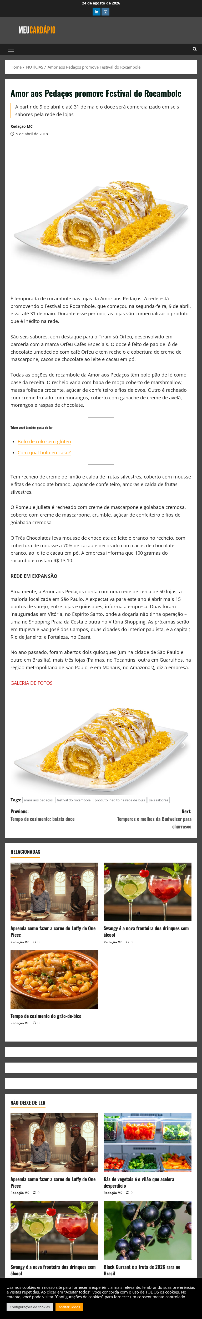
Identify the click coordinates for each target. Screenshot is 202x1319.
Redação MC (22, 126)
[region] (101, 745)
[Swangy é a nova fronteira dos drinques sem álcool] (147, 892)
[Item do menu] (96, 12)
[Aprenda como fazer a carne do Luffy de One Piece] (54, 892)
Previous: (42, 815)
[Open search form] (195, 49)
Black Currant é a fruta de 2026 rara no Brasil (142, 1270)
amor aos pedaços (38, 800)
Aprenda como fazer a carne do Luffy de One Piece (53, 931)
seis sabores (158, 800)
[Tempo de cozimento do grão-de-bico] (54, 979)
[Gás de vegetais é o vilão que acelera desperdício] (147, 1142)
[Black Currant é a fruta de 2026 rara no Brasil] (147, 1230)
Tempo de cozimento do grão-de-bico (46, 1015)
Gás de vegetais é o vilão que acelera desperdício (139, 1182)
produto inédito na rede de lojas (120, 800)
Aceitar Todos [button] (69, 1307)
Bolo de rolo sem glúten (44, 441)
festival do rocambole (73, 800)
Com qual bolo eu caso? (44, 452)
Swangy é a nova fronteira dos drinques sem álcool (146, 931)
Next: (154, 819)
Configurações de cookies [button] (30, 1307)
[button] (11, 49)
